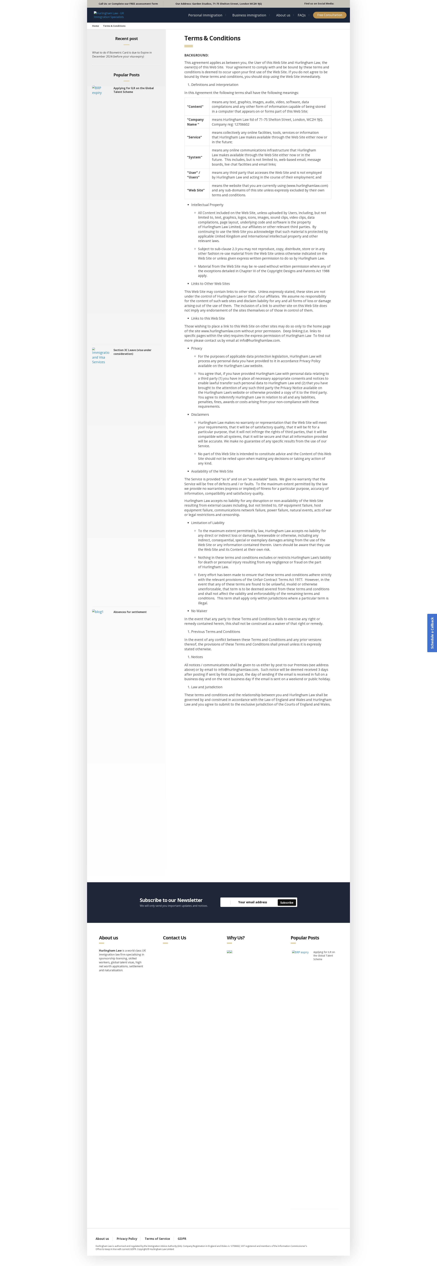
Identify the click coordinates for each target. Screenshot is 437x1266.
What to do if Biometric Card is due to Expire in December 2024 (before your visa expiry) (122, 54)
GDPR (182, 1239)
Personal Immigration (205, 15)
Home (95, 25)
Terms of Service (157, 1239)
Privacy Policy (127, 1239)
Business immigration (249, 15)
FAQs (302, 15)
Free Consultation (329, 15)
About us (283, 15)
